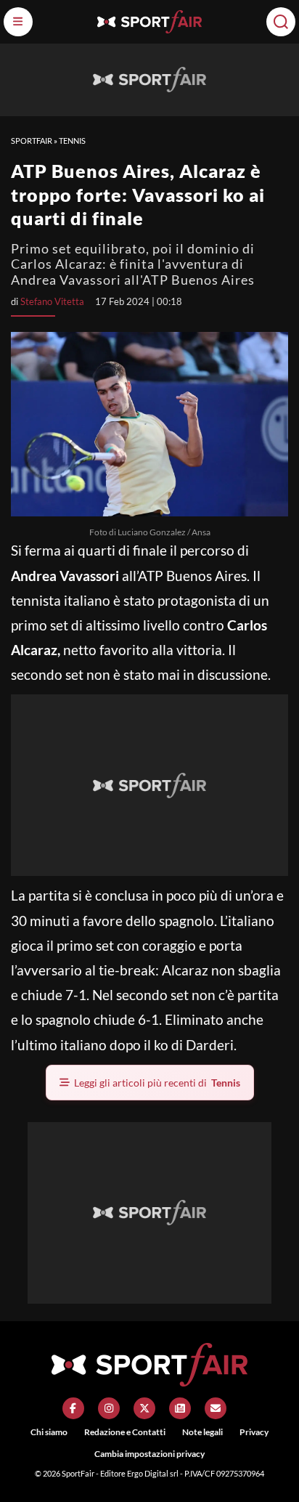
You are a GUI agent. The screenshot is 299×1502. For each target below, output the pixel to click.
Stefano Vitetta (52, 301)
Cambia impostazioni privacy (149, 1453)
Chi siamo (48, 1431)
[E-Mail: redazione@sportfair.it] (215, 1408)
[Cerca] (280, 21)
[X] (144, 1408)
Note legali (202, 1431)
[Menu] (18, 21)
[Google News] (180, 1408)
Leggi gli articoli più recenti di (157, 1082)
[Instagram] (109, 1408)
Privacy (254, 1431)
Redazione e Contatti (124, 1431)
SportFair (31, 140)
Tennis (72, 140)
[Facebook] (73, 1408)
